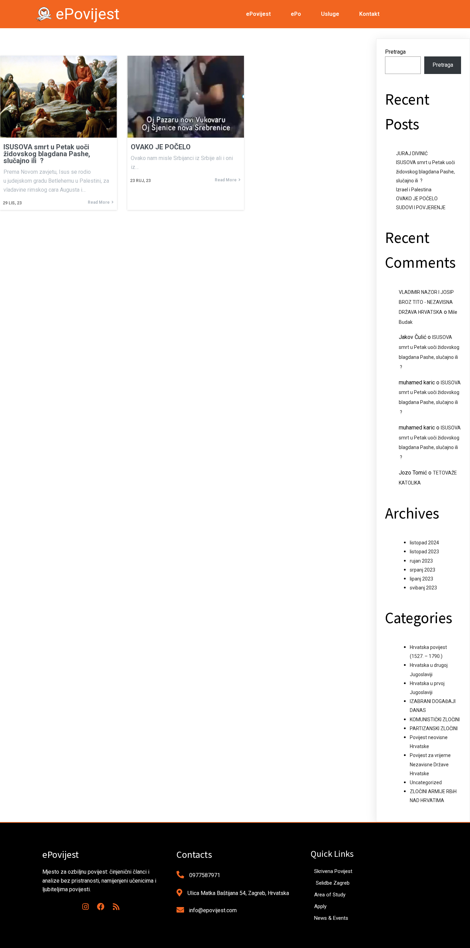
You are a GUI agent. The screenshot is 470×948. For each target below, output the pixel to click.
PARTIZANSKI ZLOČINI (434, 728)
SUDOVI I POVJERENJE (421, 207)
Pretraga (395, 52)
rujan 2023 (421, 561)
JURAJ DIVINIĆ (412, 153)
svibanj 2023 (423, 587)
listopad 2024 (424, 542)
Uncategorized (426, 782)
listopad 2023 (424, 551)
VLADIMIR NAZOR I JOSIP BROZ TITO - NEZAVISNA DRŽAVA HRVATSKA (426, 302)
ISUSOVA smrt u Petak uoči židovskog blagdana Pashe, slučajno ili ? (425, 171)
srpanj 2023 (422, 570)
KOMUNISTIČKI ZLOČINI (435, 719)
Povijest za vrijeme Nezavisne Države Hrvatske (430, 764)
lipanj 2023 (421, 579)
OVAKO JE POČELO (417, 198)
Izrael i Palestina (413, 189)
